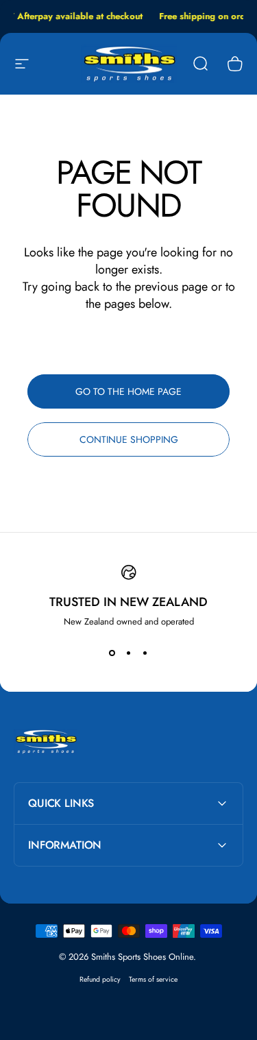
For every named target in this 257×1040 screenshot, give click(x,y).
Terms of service (153, 979)
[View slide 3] (145, 652)
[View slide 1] (112, 652)
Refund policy (100, 979)
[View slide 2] (129, 652)
